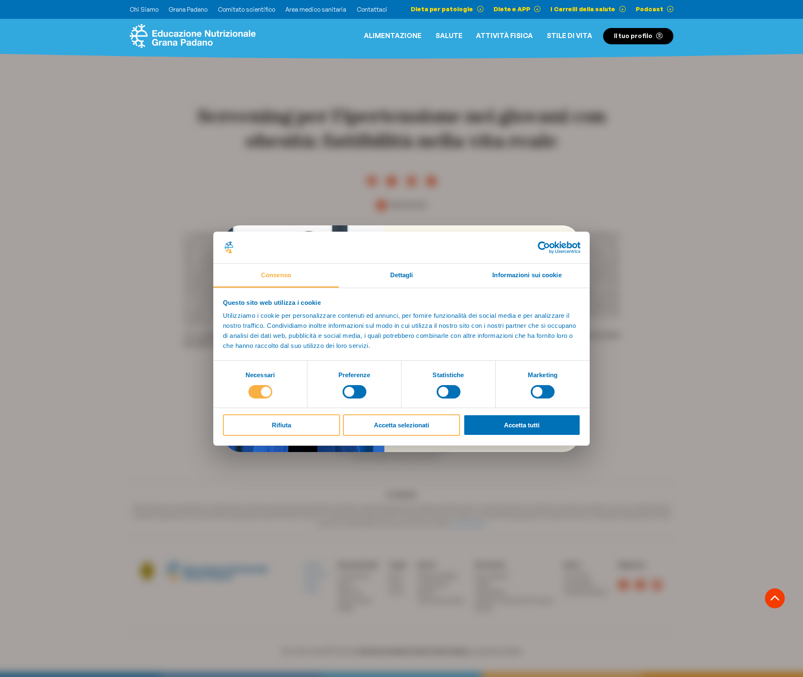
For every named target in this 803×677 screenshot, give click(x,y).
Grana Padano (188, 9)
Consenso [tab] (276, 274)
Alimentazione (393, 35)
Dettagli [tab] (401, 274)
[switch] (354, 392)
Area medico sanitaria (315, 9)
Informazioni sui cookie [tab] (526, 274)
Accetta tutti (522, 425)
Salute (449, 35)
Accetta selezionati (401, 425)
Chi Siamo (144, 9)
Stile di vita (569, 35)
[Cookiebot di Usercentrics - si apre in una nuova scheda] (544, 247)
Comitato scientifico (246, 9)
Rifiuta (281, 425)
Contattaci (372, 9)
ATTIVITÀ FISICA (504, 35)
